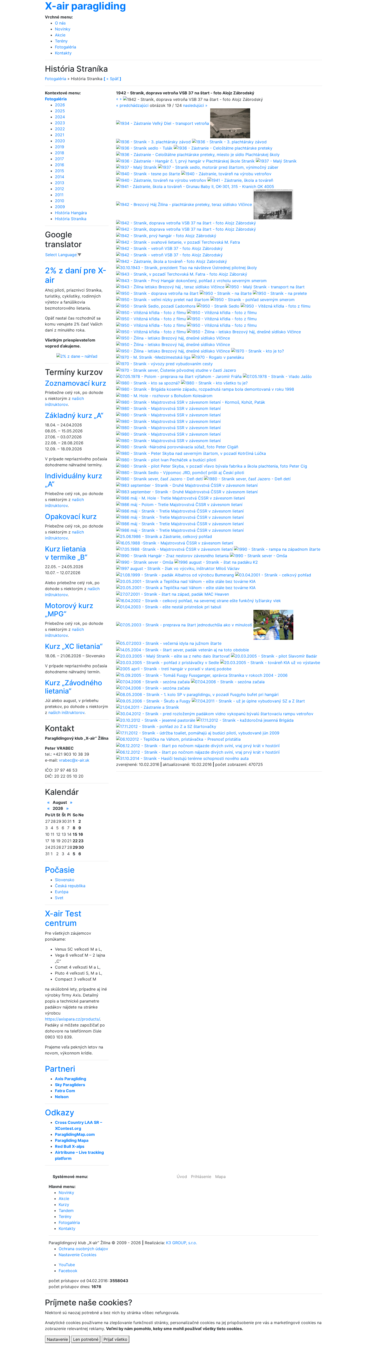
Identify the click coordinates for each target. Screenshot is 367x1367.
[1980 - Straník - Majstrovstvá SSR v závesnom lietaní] (168, 408)
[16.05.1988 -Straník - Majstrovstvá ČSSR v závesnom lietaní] (174, 542)
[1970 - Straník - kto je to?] (257, 350)
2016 (59, 164)
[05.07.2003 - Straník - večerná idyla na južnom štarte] (168, 642)
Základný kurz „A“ (74, 415)
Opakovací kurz (71, 516)
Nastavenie (57, 1339)
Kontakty (63, 52)
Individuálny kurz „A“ (73, 480)
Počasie (60, 870)
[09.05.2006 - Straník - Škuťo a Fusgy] (154, 700)
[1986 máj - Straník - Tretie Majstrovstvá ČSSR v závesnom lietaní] (180, 510)
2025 (60, 110)
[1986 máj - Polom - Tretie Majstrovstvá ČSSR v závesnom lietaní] (179, 504)
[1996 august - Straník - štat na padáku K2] (216, 561)
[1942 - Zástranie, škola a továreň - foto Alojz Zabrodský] (171, 260)
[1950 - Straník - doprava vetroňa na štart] (158, 292)
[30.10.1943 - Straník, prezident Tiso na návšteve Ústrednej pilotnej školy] (186, 267)
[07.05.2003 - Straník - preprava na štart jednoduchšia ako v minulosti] (184, 624)
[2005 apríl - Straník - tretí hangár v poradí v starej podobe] (173, 668)
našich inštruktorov (66, 712)
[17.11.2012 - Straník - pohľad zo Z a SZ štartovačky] (166, 726)
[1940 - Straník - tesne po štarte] (148, 173)
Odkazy (59, 1112)
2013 (59, 182)
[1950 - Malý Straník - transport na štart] (265, 286)
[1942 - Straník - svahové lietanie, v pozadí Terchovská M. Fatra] (178, 241)
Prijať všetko (115, 1339)
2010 (59, 200)
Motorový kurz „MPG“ (69, 609)
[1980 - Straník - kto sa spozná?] (148, 382)
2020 (60, 140)
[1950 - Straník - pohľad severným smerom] (252, 299)
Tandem (66, 1210)
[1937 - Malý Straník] (276, 160)
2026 (60, 104)
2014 (59, 176)
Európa (61, 891)
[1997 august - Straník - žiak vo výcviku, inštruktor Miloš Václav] (178, 568)
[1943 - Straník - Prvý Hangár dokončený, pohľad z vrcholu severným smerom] (191, 280)
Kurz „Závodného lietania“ (73, 687)
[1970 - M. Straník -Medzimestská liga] (154, 356)
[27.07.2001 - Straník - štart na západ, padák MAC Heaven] (172, 593)
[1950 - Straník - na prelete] (280, 292)
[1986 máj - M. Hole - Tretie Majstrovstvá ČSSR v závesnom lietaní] (180, 497)
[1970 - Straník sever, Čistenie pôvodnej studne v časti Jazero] (176, 369)
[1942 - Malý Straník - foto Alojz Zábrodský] (273, 204)
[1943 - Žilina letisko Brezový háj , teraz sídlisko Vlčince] (171, 286)
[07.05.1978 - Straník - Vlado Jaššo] (277, 376)
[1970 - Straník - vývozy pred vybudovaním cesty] (164, 363)
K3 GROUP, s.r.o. (181, 1242)
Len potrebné (85, 1339)
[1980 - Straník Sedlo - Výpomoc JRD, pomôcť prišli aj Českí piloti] (180, 472)
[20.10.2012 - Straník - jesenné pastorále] (156, 719)
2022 (60, 128)
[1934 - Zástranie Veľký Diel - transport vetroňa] (163, 122)
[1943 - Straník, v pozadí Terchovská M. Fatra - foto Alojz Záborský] (181, 273)
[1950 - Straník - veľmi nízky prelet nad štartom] (163, 299)
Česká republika (70, 885)
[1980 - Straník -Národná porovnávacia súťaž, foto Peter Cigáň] (177, 446)
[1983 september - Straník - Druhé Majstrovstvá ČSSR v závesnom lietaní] (187, 484)
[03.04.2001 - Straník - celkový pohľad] (273, 574)
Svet (59, 897)
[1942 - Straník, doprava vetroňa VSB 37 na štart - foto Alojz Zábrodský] (186, 222)
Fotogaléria (65, 46)
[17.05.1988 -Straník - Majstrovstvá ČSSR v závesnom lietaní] (175, 548)
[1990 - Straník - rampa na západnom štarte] (277, 548)
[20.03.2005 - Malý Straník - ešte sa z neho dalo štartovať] (173, 655)
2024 (60, 116)
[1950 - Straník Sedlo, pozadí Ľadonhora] (156, 305)
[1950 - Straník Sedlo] (219, 305)
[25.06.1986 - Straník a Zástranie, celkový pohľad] (164, 536)
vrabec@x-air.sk (74, 760)
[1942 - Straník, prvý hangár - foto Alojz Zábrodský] (166, 235)
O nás (60, 22)
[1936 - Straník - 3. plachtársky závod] (154, 141)
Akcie (60, 34)
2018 (59, 152)
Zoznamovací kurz (75, 383)
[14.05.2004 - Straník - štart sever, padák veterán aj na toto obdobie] (182, 649)
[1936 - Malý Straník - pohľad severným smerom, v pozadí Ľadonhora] (230, 122)
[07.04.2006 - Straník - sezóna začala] (153, 681)
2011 (59, 194)
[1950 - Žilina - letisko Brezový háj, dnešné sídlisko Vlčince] (244, 331)
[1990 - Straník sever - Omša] (258, 555)
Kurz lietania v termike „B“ (66, 553)
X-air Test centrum (63, 918)
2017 (59, 158)
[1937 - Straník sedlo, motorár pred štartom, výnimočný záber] (218, 167)
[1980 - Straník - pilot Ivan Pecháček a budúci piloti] (166, 459)
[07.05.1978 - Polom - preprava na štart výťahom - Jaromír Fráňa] (179, 376)
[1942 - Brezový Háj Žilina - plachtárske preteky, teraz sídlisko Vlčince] (184, 204)
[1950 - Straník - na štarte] (226, 292)
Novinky (62, 28)
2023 (60, 122)
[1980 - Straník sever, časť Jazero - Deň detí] (160, 478)
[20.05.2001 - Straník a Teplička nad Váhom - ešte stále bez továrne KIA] (186, 580)
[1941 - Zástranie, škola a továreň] (240, 179)
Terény (61, 40)
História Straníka (70, 218)
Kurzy (64, 1204)
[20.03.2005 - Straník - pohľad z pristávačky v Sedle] (168, 662)
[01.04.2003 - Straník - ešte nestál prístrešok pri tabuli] (168, 606)
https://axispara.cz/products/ (72, 1019)
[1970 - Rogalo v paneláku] (218, 356)
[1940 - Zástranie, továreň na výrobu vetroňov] (226, 173)
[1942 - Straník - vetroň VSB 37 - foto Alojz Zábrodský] (169, 248)
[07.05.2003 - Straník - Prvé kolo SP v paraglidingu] (273, 624)
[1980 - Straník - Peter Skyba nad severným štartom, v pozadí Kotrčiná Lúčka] (191, 452)
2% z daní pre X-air (75, 275)
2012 (59, 188)
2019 (59, 146)
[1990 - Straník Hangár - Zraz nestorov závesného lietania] (173, 555)
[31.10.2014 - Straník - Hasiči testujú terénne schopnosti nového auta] (182, 758)
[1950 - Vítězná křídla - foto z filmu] (275, 305)
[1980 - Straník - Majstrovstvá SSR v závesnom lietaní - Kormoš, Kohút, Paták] (190, 401)
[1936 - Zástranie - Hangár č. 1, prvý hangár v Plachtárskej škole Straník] (186, 160)
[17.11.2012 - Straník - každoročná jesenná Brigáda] (245, 719)
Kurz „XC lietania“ (74, 646)
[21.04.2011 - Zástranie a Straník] (147, 706)
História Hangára (71, 212)
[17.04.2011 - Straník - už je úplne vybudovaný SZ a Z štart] (248, 700)
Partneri (60, 1069)
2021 (59, 134)
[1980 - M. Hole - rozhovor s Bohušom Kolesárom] (164, 395)
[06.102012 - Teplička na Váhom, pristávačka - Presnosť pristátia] (178, 738)
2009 (60, 206)
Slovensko (64, 879)
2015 (59, 170)
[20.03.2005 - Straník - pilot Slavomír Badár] (274, 655)
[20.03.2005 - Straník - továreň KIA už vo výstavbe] (270, 662)
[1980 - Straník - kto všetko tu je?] (214, 382)
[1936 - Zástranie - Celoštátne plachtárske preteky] (223, 147)
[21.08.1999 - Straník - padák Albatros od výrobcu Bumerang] (175, 574)
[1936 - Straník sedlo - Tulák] (145, 147)
